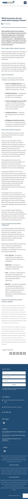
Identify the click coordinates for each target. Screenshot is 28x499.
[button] (25, 2)
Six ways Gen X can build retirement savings (13, 435)
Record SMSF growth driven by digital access (13, 431)
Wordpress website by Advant (14, 495)
